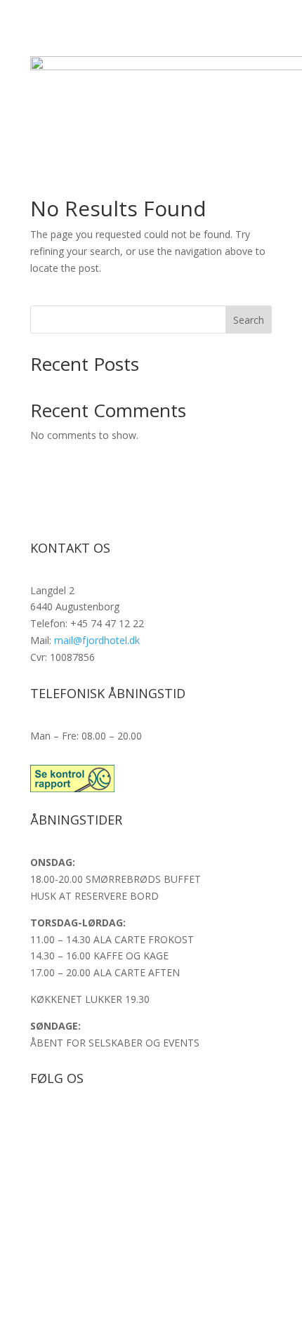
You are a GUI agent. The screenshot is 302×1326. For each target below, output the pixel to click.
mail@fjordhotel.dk (97, 640)
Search (248, 320)
